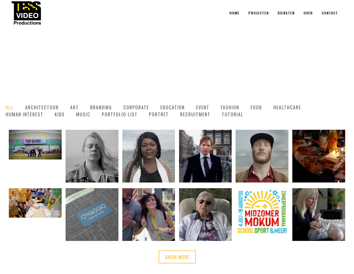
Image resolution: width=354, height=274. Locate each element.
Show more (177, 257)
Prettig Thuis (205, 202)
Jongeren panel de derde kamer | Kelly (92, 143)
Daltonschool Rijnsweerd (35, 196)
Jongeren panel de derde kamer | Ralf (262, 140)
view (102, 171)
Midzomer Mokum (262, 199)
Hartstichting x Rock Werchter (35, 138)
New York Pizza (149, 202)
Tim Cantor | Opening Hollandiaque (205, 143)
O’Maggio (92, 202)
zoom (82, 171)
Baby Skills (318, 202)
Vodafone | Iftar (319, 143)
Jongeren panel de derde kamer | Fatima (148, 143)
